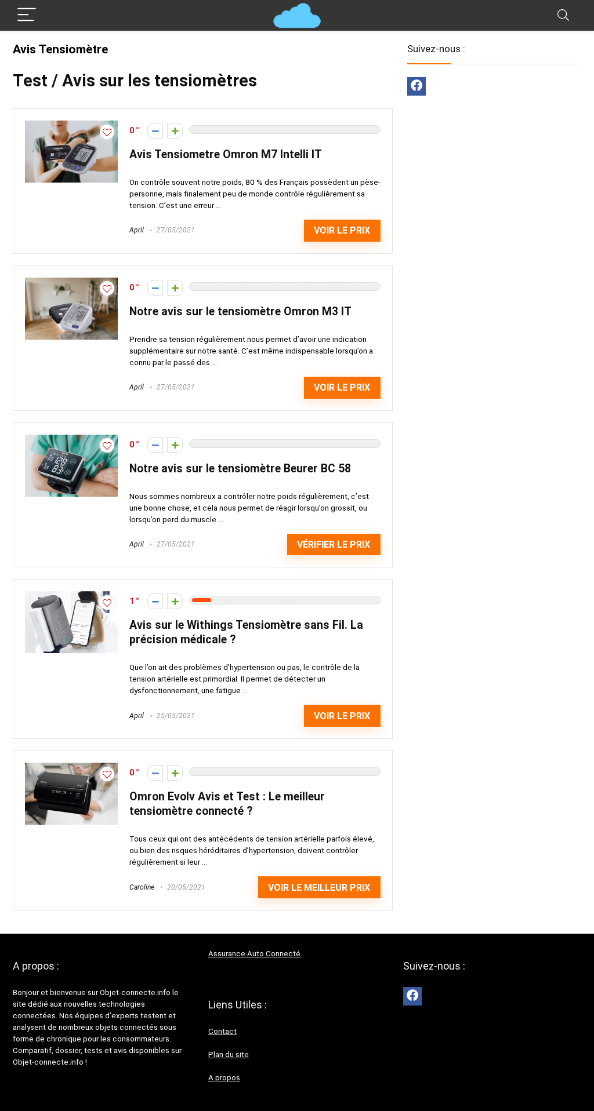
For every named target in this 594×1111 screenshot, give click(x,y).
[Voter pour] (175, 131)
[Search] (563, 15)
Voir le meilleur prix (319, 887)
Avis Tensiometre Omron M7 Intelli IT (225, 154)
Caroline (141, 887)
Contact (222, 1031)
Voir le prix (342, 230)
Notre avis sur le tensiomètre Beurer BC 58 (240, 468)
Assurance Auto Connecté (254, 953)
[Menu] (27, 15)
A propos (224, 1077)
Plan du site (228, 1054)
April (136, 230)
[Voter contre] (155, 131)
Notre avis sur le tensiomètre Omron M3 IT (240, 311)
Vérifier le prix (333, 544)
